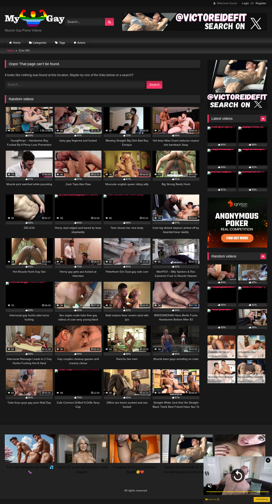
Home (17, 42)
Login (245, 3)
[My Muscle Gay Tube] (35, 19)
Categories (39, 42)
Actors (81, 42)
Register (261, 3)
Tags (62, 42)
